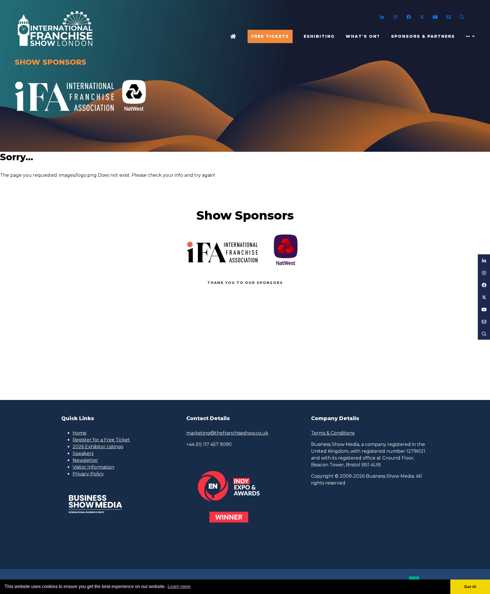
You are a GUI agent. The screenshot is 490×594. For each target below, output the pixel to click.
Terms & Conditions (332, 433)
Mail (448, 17)
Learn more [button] (179, 586)
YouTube (435, 17)
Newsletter (85, 460)
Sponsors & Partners (423, 36)
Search (462, 17)
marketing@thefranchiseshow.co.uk (227, 433)
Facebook (408, 17)
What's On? (363, 36)
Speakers (83, 453)
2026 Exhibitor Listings (98, 446)
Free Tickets (270, 36)
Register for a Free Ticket (101, 440)
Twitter (422, 17)
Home (233, 36)
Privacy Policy (88, 474)
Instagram (395, 17)
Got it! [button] (470, 586)
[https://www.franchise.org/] (64, 114)
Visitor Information (93, 467)
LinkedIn (382, 17)
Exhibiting (319, 36)
